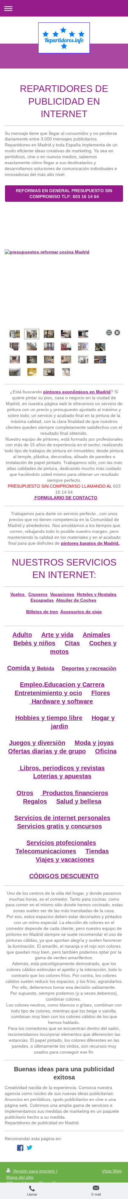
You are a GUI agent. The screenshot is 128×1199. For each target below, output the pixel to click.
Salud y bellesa (78, 801)
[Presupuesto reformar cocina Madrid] (64, 288)
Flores (100, 693)
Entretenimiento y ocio (48, 693)
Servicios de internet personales (62, 817)
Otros (24, 792)
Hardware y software (61, 701)
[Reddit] (57, 1148)
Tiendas (97, 851)
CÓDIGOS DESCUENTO (64, 876)
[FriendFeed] (113, 1148)
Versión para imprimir (34, 1170)
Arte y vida (57, 634)
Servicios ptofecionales (61, 842)
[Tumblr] (95, 1148)
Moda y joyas (94, 742)
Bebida (45, 668)
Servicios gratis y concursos (59, 826)
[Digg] (48, 1148)
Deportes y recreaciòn (89, 668)
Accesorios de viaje (81, 611)
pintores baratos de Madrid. (90, 543)
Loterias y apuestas (62, 776)
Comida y (22, 668)
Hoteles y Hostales (97, 594)
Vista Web (112, 1170)
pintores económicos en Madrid (77, 391)
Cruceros (38, 594)
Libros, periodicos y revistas (61, 768)
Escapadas (42, 600)
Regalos (35, 801)
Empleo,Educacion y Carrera (62, 684)
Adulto (22, 634)
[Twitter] (29, 1148)
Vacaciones (62, 594)
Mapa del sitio (20, 1177)
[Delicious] (39, 1148)
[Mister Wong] (76, 1148)
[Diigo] (104, 1148)
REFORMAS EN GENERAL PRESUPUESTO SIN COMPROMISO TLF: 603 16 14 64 (64, 193)
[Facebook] (20, 1148)
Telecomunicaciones (46, 851)
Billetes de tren (42, 611)
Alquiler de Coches (76, 600)
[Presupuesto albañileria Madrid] (66, 372)
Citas (72, 643)
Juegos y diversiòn (37, 742)
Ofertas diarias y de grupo (47, 751)
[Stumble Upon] (85, 1148)
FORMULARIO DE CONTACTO (65, 497)
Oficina (106, 751)
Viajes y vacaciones (65, 859)
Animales (96, 634)
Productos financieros (74, 792)
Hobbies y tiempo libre (48, 717)
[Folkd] (67, 1148)
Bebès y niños (34, 643)
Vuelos (18, 594)
